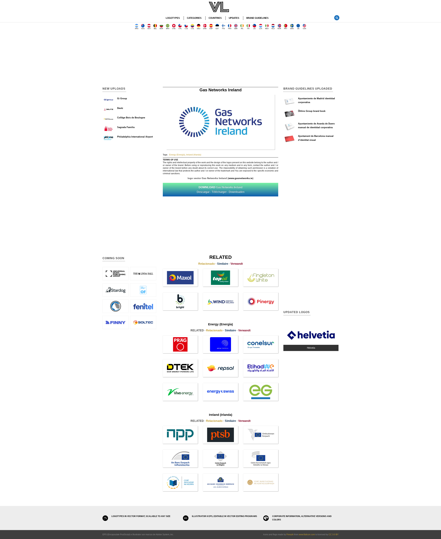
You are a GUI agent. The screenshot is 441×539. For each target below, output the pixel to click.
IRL (242, 28)
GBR (236, 28)
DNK (205, 28)
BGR (161, 28)
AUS (143, 28)
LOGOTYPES (173, 18)
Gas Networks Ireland (220, 189)
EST (217, 28)
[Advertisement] (220, 59)
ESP (211, 28)
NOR (279, 28)
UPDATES (234, 18)
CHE (174, 28)
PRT (285, 28)
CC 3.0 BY (334, 534)
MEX (267, 28)
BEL (155, 28)
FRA (229, 28)
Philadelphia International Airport (135, 136)
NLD (273, 28)
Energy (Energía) (177, 155)
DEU (198, 28)
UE (298, 28)
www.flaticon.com (307, 534)
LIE (254, 28)
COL (192, 28)
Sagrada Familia (126, 127)
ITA (248, 28)
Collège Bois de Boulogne (131, 117)
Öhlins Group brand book (311, 111)
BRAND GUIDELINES (257, 18)
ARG (136, 28)
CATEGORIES (194, 18)
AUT (149, 28)
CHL (180, 28)
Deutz (120, 108)
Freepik (290, 534)
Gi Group (122, 98)
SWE (292, 28)
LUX (260, 28)
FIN (223, 28)
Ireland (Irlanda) (193, 155)
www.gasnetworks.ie (240, 178)
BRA (167, 28)
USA (304, 28)
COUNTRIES (215, 18)
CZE (186, 28)
